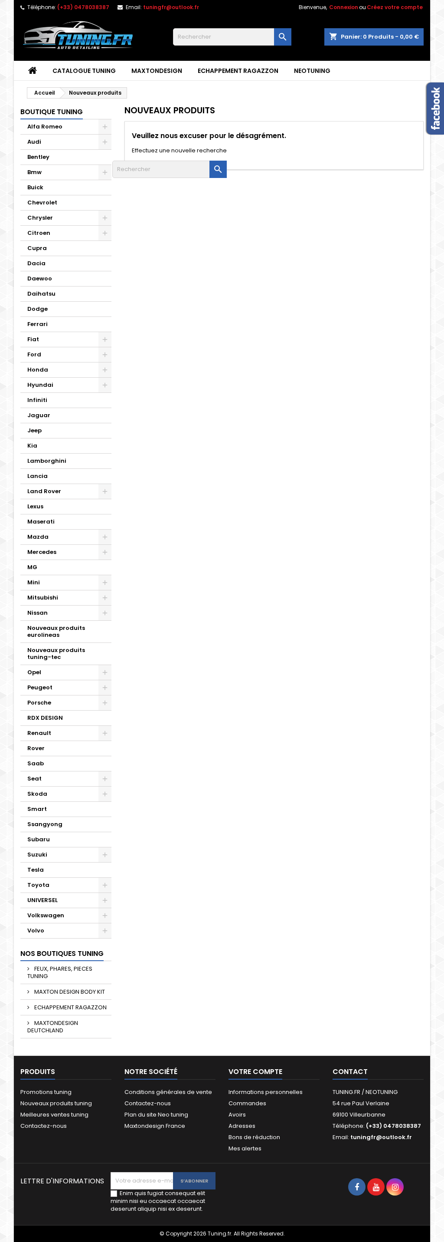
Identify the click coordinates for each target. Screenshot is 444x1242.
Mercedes (41, 552)
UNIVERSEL (42, 900)
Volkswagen (45, 915)
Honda (37, 370)
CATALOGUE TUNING (84, 70)
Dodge (37, 309)
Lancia (37, 476)
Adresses (242, 1126)
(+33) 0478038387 (83, 7)
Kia (32, 445)
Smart (37, 809)
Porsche (39, 702)
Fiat (33, 339)
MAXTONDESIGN (156, 70)
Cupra (37, 248)
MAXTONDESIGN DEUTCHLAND (52, 1026)
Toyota (38, 885)
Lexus (35, 506)
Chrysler (40, 218)
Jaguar (38, 415)
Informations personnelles (266, 1092)
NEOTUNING (312, 70)
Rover (36, 748)
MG (32, 567)
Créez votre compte (395, 7)
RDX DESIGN (45, 718)
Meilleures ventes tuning (54, 1114)
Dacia (36, 263)
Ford (34, 354)
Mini (33, 582)
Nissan (37, 613)
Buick (35, 187)
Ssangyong (44, 824)
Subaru (38, 839)
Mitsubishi (42, 597)
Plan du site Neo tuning (156, 1114)
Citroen (38, 233)
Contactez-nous (43, 1126)
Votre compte (255, 1072)
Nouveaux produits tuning (56, 1103)
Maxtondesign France (154, 1126)
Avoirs (237, 1114)
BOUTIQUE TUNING (51, 112)
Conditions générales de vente (168, 1092)
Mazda (38, 537)
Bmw (34, 172)
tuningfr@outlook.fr (171, 7)
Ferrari (37, 324)
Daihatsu (41, 294)
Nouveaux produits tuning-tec (56, 653)
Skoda (37, 794)
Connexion (343, 7)
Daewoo (39, 278)
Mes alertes (245, 1148)
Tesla (35, 870)
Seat (34, 778)
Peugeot (39, 687)
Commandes (247, 1103)
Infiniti (37, 400)
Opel (34, 672)
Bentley (38, 157)
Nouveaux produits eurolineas (56, 631)
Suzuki (37, 854)
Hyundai (40, 385)
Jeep (34, 430)
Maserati (41, 521)
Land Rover (44, 491)
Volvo (35, 930)
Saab (35, 763)
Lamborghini (46, 461)
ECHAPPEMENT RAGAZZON (238, 70)
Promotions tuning (46, 1092)
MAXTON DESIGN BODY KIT (69, 992)
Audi (34, 142)
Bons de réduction (254, 1137)
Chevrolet (42, 202)
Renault (39, 733)
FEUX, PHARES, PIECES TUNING (59, 972)
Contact (350, 1072)
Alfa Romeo (44, 126)
